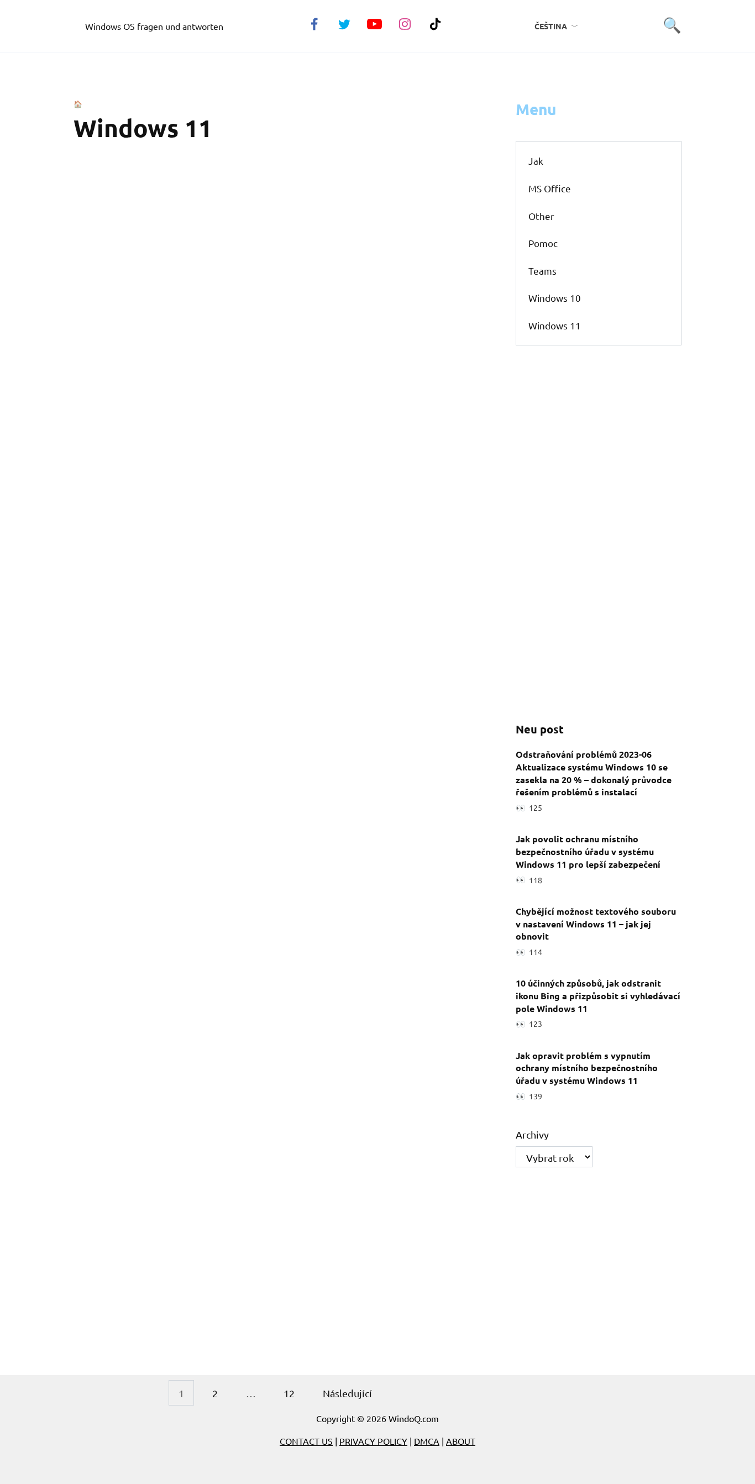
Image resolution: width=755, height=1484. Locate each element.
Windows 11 (554, 325)
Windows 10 (554, 297)
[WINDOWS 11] (118, 238)
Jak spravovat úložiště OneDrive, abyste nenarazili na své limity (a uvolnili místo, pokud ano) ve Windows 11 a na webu (354, 523)
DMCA (426, 1440)
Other (541, 216)
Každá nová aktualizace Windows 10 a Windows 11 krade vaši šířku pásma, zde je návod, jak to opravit (370, 957)
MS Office (549, 188)
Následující (347, 1393)
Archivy (532, 1134)
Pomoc (543, 243)
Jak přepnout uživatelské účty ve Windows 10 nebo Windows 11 (354, 1184)
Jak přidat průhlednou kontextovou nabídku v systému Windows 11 (362, 176)
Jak (535, 160)
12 (289, 1393)
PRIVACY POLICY (373, 1440)
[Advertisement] (598, 533)
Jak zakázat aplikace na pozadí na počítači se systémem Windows (355, 1073)
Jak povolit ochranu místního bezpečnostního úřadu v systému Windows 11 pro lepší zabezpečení (588, 851)
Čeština (550, 26)
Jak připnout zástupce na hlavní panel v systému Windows (348, 1294)
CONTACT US (306, 1440)
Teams (542, 270)
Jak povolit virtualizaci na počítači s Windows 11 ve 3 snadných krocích (364, 286)
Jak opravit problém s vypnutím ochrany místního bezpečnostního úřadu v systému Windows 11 (587, 1067)
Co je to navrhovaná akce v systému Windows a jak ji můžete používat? (363, 397)
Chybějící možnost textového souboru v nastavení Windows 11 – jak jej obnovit (596, 923)
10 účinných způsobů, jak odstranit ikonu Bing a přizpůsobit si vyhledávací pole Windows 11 (598, 995)
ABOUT (460, 1440)
